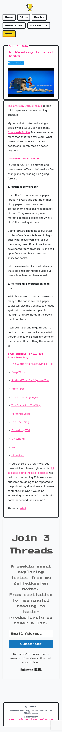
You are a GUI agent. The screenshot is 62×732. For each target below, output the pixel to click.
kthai (23, 508)
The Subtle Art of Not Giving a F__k (32, 364)
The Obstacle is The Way (26, 405)
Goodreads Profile (19, 132)
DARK (9, 34)
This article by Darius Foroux (25, 106)
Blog (24, 17)
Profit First (17, 388)
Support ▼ (39, 25)
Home (9, 17)
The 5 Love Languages (24, 397)
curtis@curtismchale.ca (31, 719)
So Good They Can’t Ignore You (30, 380)
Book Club (14, 25)
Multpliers (17, 455)
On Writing (18, 438)
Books (39, 17)
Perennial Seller (20, 414)
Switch (15, 447)
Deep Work (18, 372)
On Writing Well (20, 430)
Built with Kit (31, 670)
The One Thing (20, 422)
